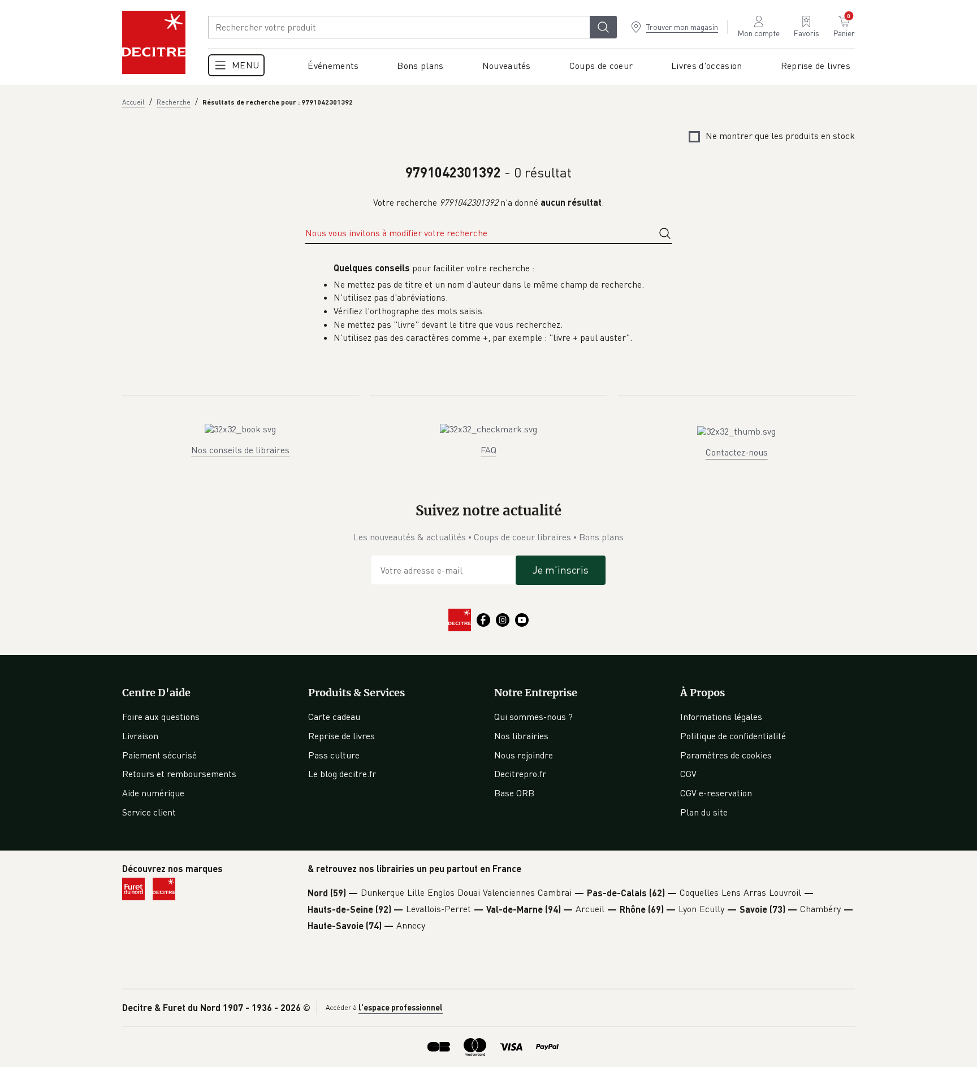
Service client (149, 812)
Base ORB (514, 793)
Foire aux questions (161, 716)
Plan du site (704, 812)
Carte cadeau (334, 716)
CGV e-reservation (716, 793)
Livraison (140, 735)
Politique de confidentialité (733, 735)
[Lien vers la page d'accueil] (153, 42)
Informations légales (721, 716)
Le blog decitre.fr (342, 773)
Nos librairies (521, 735)
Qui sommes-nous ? (533, 716)
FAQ (488, 450)
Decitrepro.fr (520, 773)
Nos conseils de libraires (240, 450)
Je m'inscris (561, 569)
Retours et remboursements (179, 773)
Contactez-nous (737, 452)
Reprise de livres (341, 735)
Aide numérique (153, 793)
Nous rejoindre (523, 755)
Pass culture (334, 755)
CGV (688, 773)
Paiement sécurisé (159, 755)
